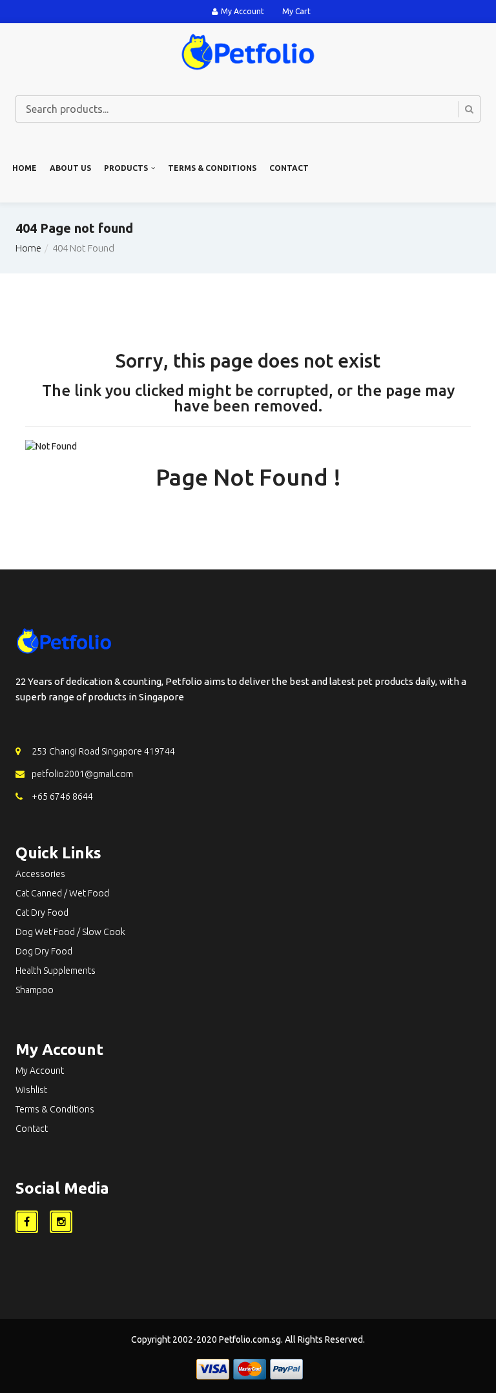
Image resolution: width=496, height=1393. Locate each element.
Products (126, 168)
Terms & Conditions (212, 168)
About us (70, 168)
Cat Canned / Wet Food (62, 893)
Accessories (40, 874)
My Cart (296, 11)
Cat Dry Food (42, 912)
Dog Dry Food (44, 951)
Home (24, 168)
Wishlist (31, 1090)
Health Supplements (56, 970)
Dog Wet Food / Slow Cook (70, 932)
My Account (242, 11)
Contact (289, 168)
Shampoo (35, 990)
